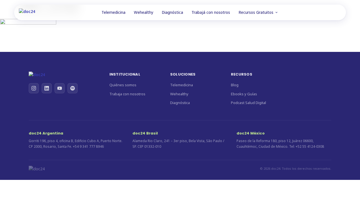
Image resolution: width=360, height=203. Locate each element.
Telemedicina (113, 12)
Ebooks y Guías (244, 93)
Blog (234, 84)
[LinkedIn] (47, 88)
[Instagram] (34, 88)
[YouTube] (60, 88)
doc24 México (251, 133)
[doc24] (63, 75)
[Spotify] (73, 88)
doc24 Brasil (145, 133)
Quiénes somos (122, 84)
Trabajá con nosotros (211, 12)
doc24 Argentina (46, 133)
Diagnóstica (172, 12)
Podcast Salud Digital (248, 102)
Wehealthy (143, 12)
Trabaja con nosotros (127, 93)
